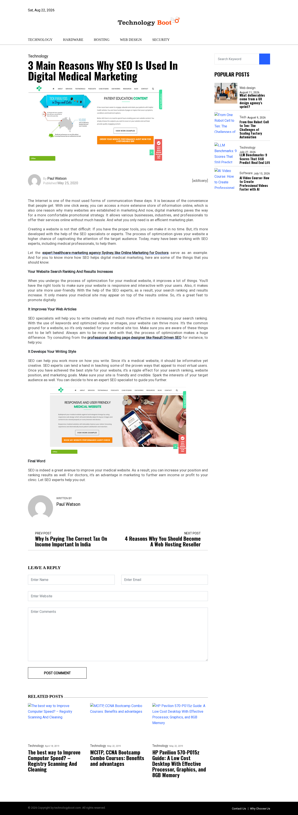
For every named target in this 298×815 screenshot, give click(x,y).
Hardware (73, 40)
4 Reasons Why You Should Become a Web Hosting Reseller (163, 541)
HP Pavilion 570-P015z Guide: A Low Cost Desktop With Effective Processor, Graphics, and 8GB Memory (179, 763)
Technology (40, 40)
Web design (131, 40)
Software (246, 173)
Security (161, 40)
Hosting (102, 40)
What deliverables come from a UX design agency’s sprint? (252, 100)
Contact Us (239, 808)
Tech (243, 117)
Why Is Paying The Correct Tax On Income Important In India (71, 541)
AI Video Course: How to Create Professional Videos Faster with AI (254, 183)
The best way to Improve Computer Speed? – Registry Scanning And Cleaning (54, 760)
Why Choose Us (260, 808)
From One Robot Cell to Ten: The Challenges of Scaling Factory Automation (254, 129)
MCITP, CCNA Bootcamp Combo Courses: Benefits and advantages (117, 757)
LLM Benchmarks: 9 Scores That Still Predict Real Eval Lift (255, 158)
